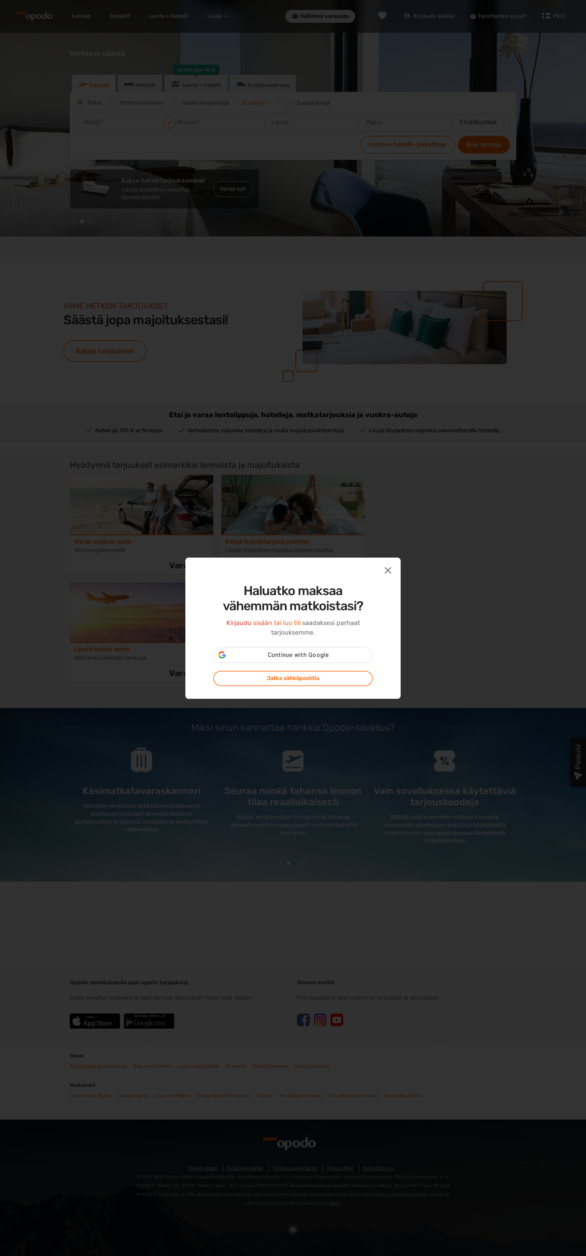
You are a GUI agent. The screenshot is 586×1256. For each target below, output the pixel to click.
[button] (387, 570)
